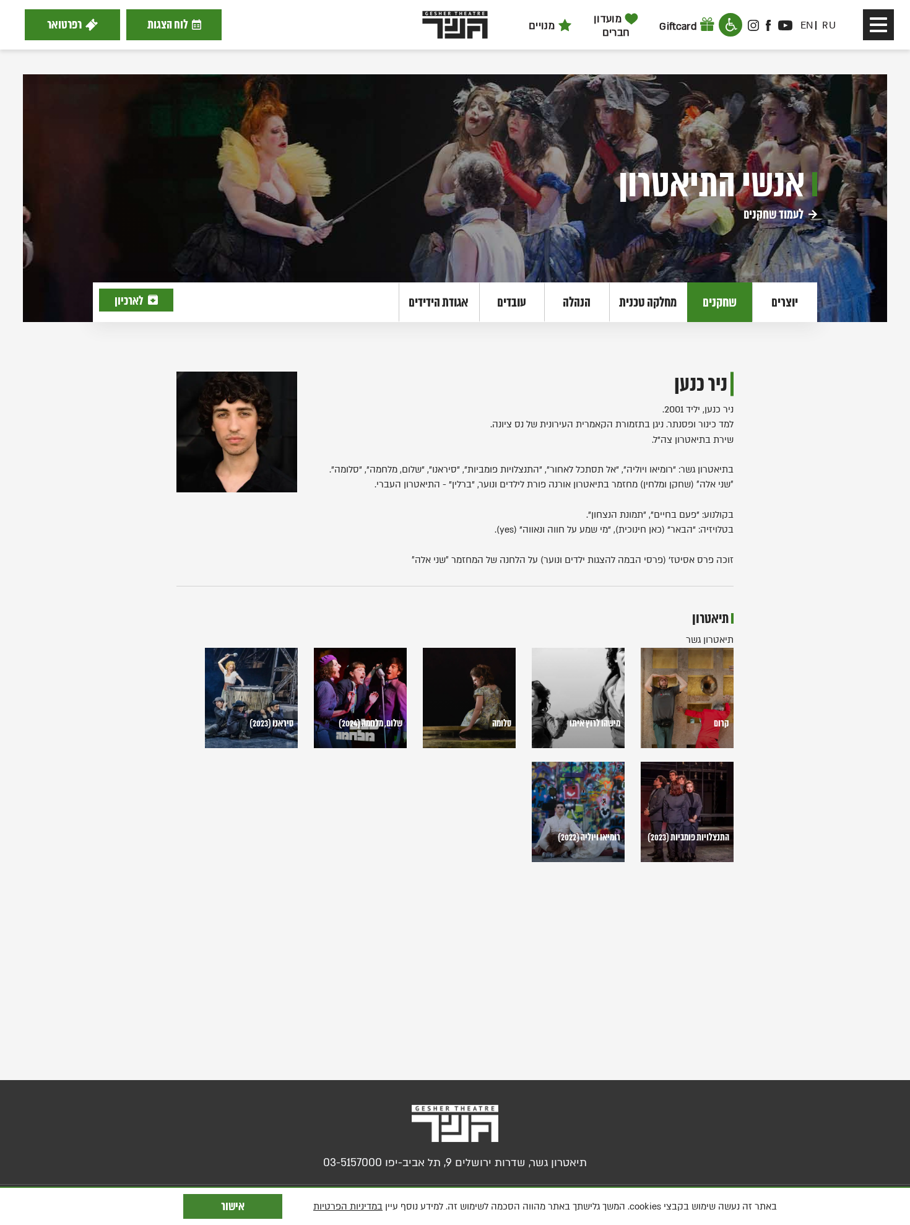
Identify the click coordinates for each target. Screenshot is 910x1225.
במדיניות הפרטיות (348, 1206)
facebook (769, 25)
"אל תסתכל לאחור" (583, 469)
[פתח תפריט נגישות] (730, 25)
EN (806, 25)
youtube (785, 25)
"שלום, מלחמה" (395, 469)
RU (829, 25)
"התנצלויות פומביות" (503, 469)
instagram (753, 25)
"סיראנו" (444, 469)
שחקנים (720, 302)
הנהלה (577, 302)
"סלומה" (346, 469)
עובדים (511, 302)
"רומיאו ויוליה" (649, 469)
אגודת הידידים (439, 302)
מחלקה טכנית (648, 302)
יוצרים (784, 302)
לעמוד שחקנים (774, 214)
